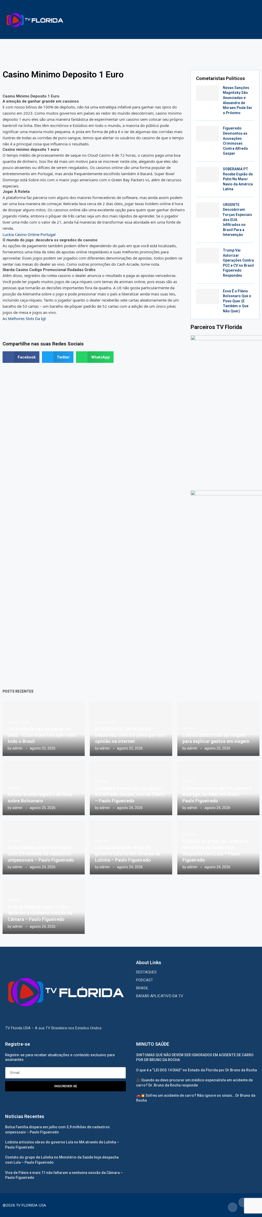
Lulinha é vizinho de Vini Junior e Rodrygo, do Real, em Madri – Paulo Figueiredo (217, 794)
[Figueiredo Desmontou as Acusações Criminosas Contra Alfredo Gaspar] (207, 133)
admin (17, 748)
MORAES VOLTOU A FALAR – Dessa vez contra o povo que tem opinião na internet (130, 735)
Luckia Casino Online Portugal (29, 234)
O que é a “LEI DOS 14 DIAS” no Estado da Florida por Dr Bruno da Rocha (196, 1070)
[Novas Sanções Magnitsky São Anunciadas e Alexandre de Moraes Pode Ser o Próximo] (207, 93)
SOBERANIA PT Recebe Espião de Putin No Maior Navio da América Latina (238, 179)
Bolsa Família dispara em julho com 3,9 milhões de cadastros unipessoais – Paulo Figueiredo (41, 854)
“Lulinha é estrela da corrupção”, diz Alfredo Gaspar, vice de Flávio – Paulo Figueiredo (130, 794)
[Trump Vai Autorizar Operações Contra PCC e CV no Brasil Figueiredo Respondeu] (207, 255)
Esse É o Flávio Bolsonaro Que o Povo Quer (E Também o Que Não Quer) (237, 301)
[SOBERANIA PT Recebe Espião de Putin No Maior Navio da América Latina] (207, 174)
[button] (21, 357)
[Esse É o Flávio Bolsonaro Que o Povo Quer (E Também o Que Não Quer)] (207, 296)
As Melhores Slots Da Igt (24, 318)
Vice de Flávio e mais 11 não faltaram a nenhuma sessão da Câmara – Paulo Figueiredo (40, 913)
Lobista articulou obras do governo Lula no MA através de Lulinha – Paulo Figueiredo (127, 854)
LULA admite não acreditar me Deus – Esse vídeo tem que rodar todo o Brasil (42, 735)
